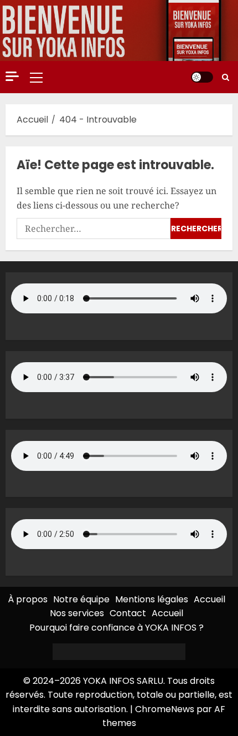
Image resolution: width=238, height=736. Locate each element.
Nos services (77, 613)
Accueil (209, 599)
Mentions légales (151, 599)
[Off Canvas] (12, 76)
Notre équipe (81, 599)
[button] (36, 77)
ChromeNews (164, 709)
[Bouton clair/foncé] (202, 77)
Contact (128, 613)
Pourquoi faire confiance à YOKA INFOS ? (116, 627)
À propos (28, 599)
